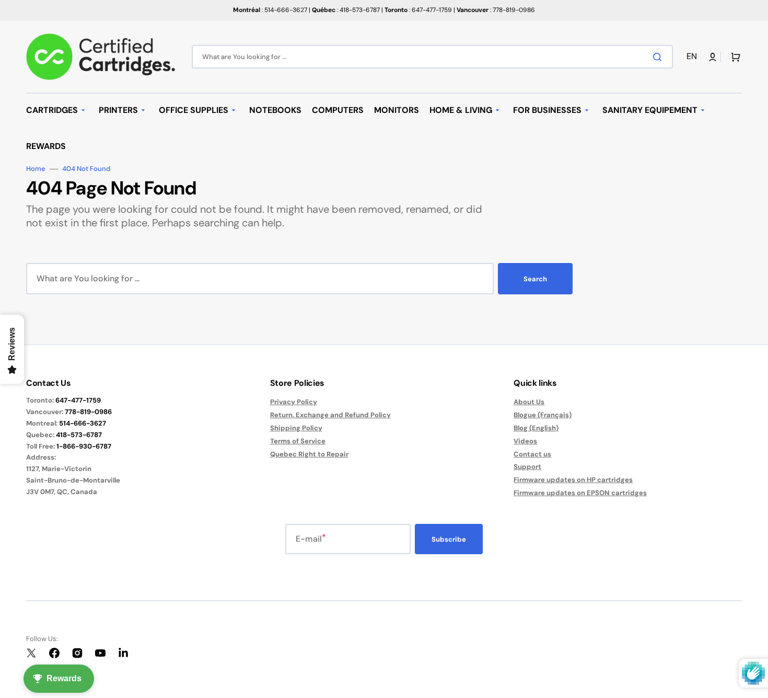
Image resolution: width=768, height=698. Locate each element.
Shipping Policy (296, 428)
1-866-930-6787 (83, 446)
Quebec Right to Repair (309, 454)
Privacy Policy (293, 402)
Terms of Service (297, 441)
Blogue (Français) (543, 414)
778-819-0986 (88, 411)
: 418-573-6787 (346, 10)
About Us (529, 402)
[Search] (659, 56)
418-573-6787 (79, 434)
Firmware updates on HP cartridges (573, 479)
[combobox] (432, 56)
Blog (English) (536, 428)
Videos (525, 441)
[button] (693, 56)
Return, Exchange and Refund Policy (330, 414)
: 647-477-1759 (418, 10)
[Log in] (712, 57)
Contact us (532, 454)
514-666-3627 (82, 423)
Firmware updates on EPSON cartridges (580, 492)
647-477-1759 (78, 400)
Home (35, 169)
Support (527, 466)
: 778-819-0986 (496, 10)
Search (535, 278)
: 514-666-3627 (270, 10)
